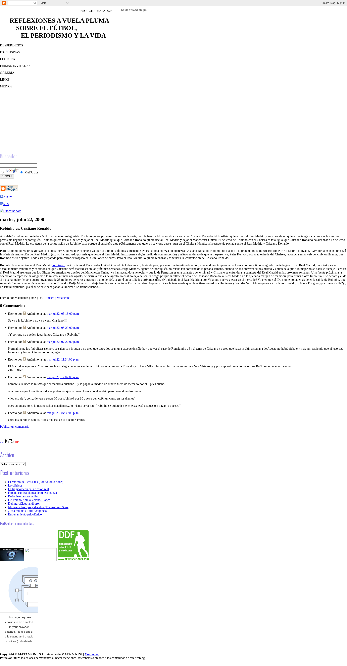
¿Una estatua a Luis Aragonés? (27, 510)
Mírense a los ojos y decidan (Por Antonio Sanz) (38, 507)
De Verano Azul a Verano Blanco (29, 500)
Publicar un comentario (14, 426)
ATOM (7, 197)
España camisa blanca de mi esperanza (32, 492)
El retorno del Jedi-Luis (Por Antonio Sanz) (35, 482)
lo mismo (58, 265)
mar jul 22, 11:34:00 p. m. (63, 359)
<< (2, 442)
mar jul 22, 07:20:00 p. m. (63, 341)
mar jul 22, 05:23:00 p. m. (63, 327)
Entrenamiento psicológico (25, 514)
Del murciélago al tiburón (24, 503)
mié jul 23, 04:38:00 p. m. (63, 413)
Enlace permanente (57, 297)
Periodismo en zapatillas (23, 496)
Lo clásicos (15, 485)
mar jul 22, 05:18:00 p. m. (63, 313)
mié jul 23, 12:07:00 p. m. (63, 377)
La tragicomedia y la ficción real (28, 489)
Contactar (92, 654)
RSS (6, 204)
